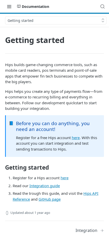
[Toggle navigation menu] (9, 6)
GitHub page (50, 199)
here (76, 137)
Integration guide (44, 185)
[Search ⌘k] (102, 6)
